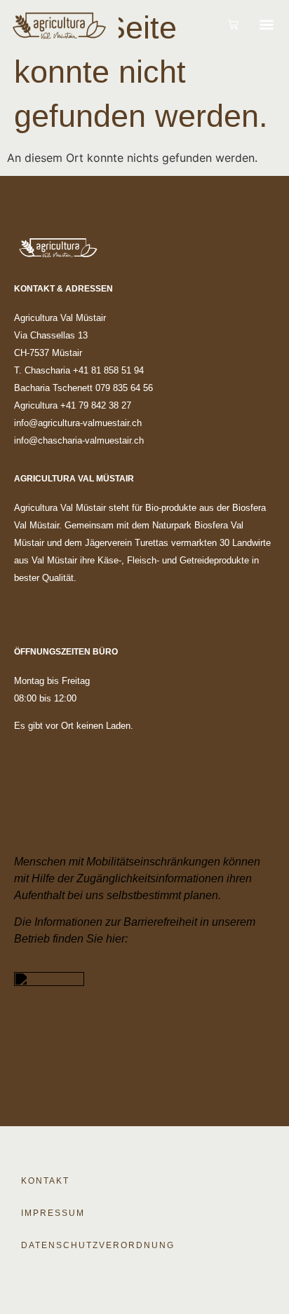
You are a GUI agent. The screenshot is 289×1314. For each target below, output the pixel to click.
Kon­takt (45, 1181)
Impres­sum (53, 1213)
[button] (266, 24)
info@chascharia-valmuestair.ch (79, 440)
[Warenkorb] (233, 25)
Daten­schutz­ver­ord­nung (98, 1245)
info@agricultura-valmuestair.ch (78, 423)
